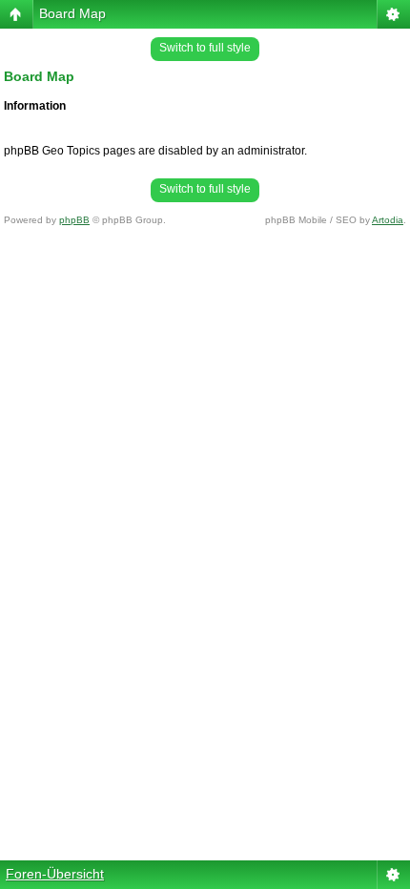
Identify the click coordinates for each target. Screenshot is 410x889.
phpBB (74, 220)
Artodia (387, 220)
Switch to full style (205, 47)
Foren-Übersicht (55, 873)
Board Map (72, 13)
